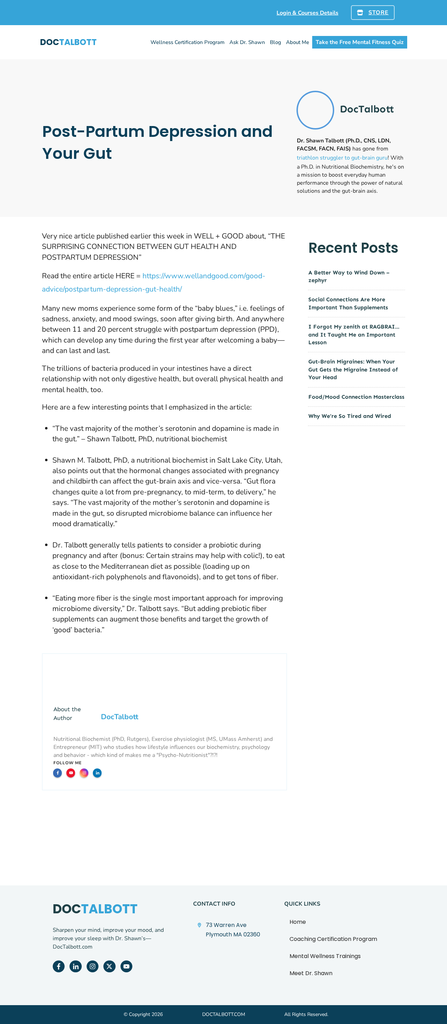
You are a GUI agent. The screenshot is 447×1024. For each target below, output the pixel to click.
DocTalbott (119, 717)
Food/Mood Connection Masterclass (356, 396)
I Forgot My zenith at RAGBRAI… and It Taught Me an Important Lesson (354, 334)
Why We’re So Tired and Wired (349, 416)
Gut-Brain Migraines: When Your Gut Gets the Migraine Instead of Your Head (353, 369)
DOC (68, 42)
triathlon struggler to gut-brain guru (342, 158)
